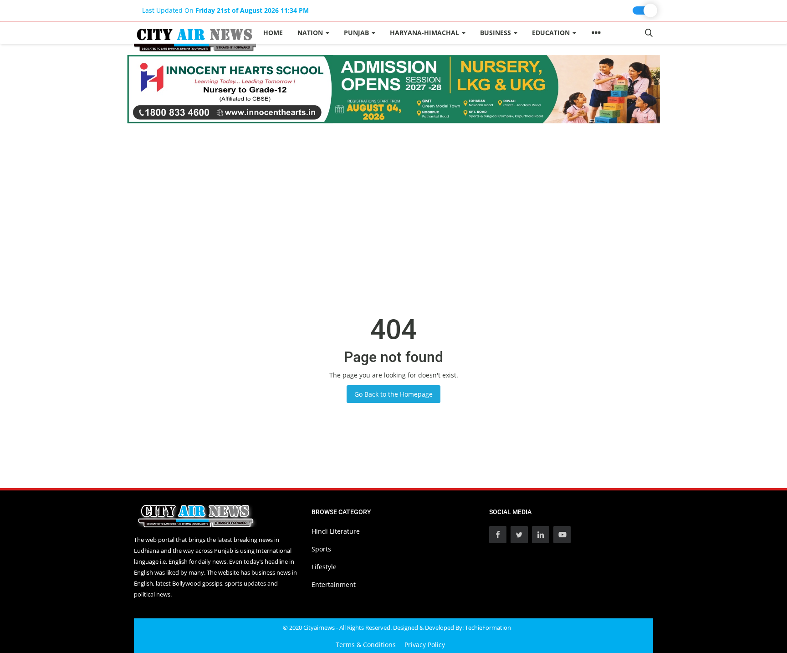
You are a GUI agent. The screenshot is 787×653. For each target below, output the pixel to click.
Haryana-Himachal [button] (425, 32)
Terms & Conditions (366, 644)
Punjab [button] (357, 32)
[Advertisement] (393, 191)
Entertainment (334, 584)
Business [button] (496, 32)
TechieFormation (488, 627)
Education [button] (552, 32)
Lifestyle (324, 566)
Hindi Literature (336, 531)
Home (273, 32)
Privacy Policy (424, 644)
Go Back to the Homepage (393, 394)
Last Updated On (225, 10)
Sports (321, 549)
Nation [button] (311, 32)
